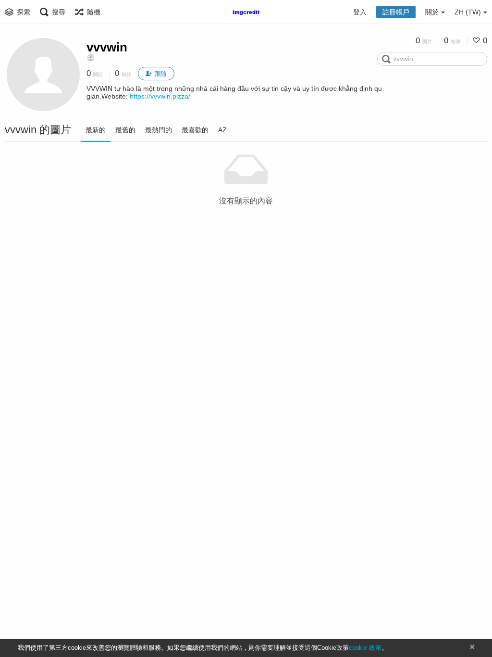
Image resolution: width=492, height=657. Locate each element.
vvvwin (106, 47)
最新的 (96, 130)
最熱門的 (158, 130)
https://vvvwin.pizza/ (160, 96)
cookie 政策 (365, 647)
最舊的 (125, 130)
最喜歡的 (195, 130)
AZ (222, 130)
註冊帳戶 (395, 12)
